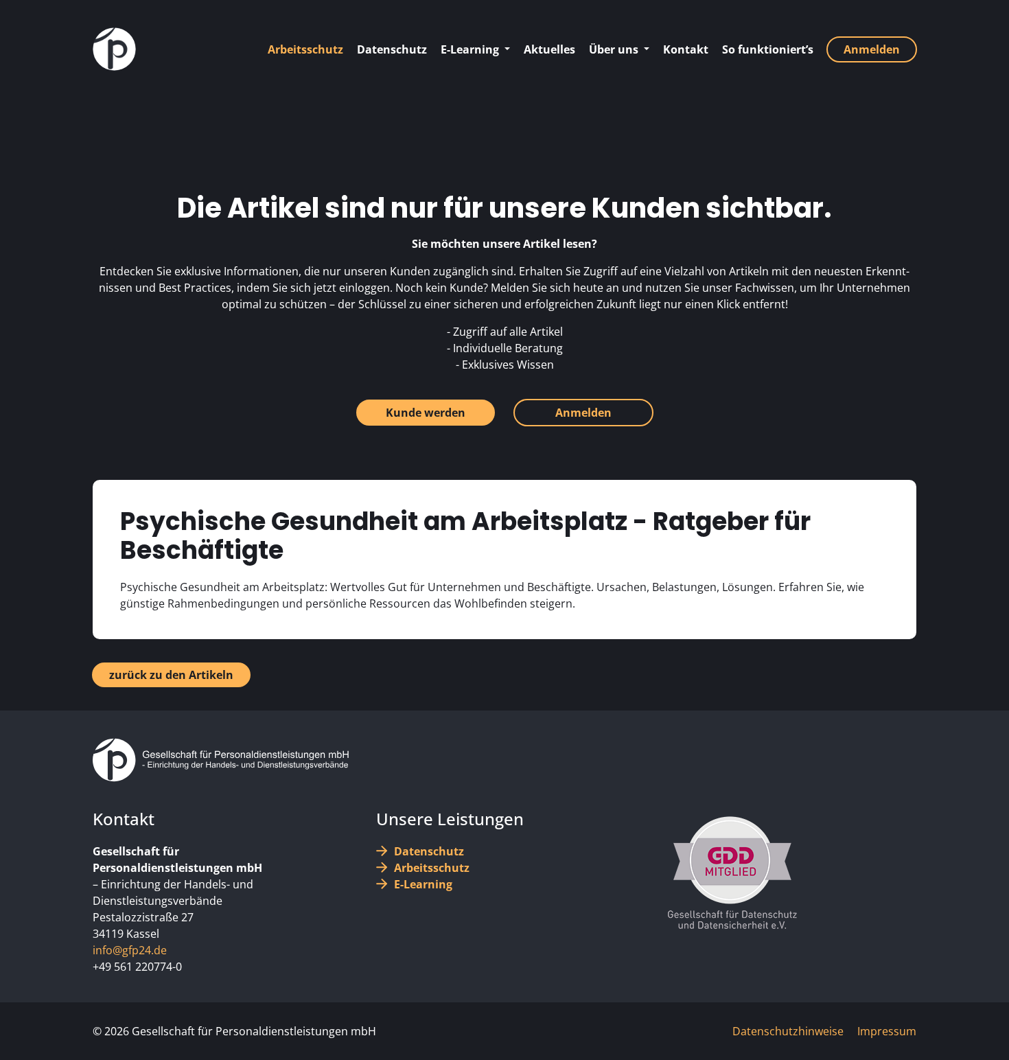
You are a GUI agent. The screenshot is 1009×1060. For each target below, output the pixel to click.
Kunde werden (425, 412)
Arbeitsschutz (431, 867)
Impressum (886, 1031)
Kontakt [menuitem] (685, 49)
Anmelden (583, 412)
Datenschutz (429, 851)
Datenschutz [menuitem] (392, 49)
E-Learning (423, 884)
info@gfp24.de (130, 950)
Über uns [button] (615, 49)
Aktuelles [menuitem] (549, 49)
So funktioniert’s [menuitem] (767, 49)
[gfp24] (114, 49)
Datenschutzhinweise (788, 1031)
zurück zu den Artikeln (171, 674)
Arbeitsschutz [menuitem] (305, 49)
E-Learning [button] (471, 49)
